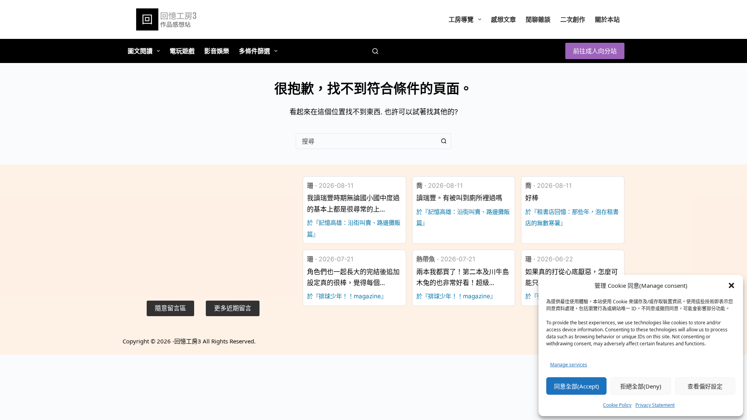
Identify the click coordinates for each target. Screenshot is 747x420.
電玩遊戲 (182, 51)
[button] (731, 285)
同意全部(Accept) (576, 386)
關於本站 (607, 19)
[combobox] (366, 141)
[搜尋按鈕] (443, 141)
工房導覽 (461, 19)
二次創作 (572, 19)
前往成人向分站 (595, 51)
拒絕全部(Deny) (640, 386)
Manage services (568, 364)
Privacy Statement (655, 405)
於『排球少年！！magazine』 (347, 296)
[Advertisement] (203, 230)
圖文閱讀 (140, 51)
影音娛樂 (216, 51)
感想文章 (503, 19)
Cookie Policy (617, 405)
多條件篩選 (254, 51)
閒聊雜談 (538, 19)
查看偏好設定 (704, 386)
